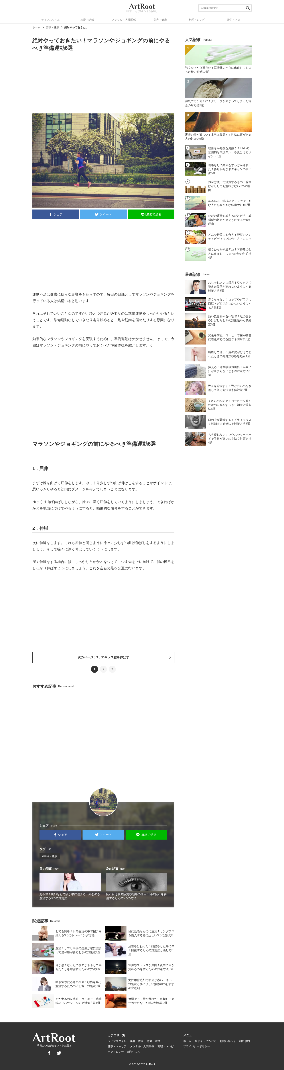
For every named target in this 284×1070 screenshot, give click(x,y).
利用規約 (244, 1041)
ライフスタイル (50, 19)
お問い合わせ (228, 1041)
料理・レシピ (197, 19)
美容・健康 (160, 19)
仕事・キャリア (117, 1046)
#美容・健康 (49, 856)
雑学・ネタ (233, 19)
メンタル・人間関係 (124, 19)
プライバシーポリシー (196, 1046)
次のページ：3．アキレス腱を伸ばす (103, 657)
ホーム (36, 27)
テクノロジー (116, 1051)
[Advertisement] (103, 82)
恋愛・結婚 (87, 19)
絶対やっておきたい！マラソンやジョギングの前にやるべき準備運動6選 (77, 27)
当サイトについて (205, 1041)
